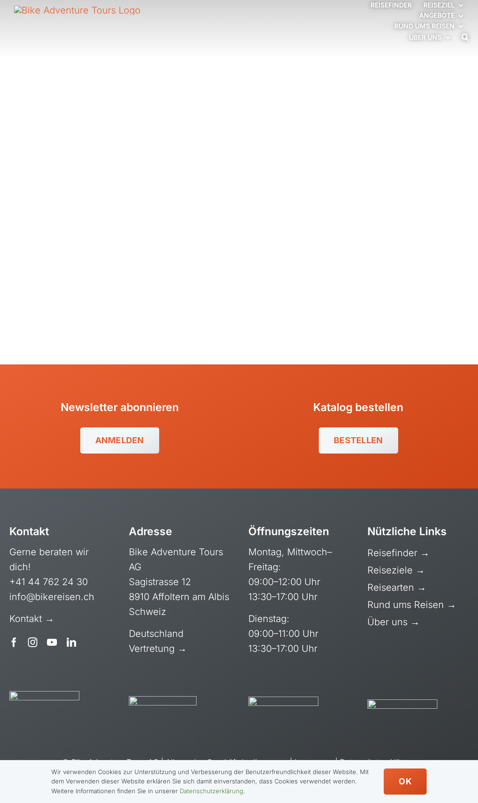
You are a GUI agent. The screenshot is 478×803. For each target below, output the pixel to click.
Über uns (388, 622)
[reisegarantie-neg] (163, 700)
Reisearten (392, 587)
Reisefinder (393, 553)
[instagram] (32, 642)
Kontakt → (33, 618)
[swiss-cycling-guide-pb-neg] (44, 695)
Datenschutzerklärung (211, 791)
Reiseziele (391, 570)
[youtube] (52, 642)
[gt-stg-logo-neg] (402, 704)
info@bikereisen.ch (51, 596)
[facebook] (14, 642)
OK (405, 781)
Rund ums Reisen (407, 604)
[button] (465, 37)
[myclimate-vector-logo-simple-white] (283, 701)
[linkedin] (71, 642)
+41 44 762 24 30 (48, 581)
